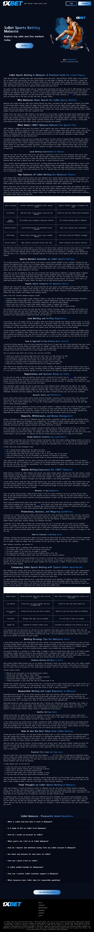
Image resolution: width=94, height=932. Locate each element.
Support (41, 913)
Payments (41, 910)
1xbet (70, 94)
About (40, 902)
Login (40, 915)
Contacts (41, 905)
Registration (42, 907)
